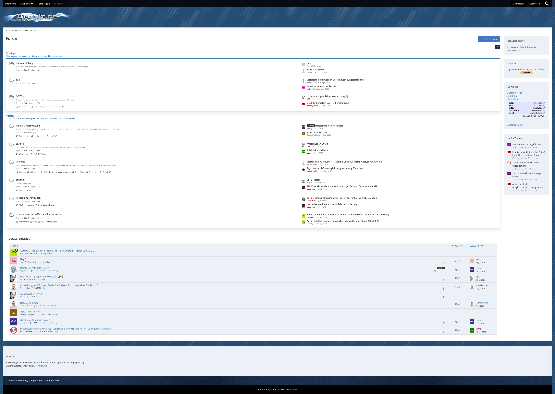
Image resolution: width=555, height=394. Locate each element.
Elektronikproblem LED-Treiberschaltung (328, 102)
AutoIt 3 (10, 115)
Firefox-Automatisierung (61, 172)
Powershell (45, 154)
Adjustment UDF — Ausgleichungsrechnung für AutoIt (335, 168)
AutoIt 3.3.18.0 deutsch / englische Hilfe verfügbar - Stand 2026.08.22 (343, 220)
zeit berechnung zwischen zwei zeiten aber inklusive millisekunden (342, 197)
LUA (35, 154)
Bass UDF (107, 172)
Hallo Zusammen (315, 69)
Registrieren (534, 3)
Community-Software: (277, 389)
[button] (497, 47)
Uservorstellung (25, 63)
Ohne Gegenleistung (46, 205)
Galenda (22, 172)
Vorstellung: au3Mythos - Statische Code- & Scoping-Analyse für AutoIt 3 (344, 161)
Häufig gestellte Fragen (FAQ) (46, 136)
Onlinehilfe (512, 99)
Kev (21, 262)
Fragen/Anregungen (49, 221)
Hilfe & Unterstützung (28, 125)
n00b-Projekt (35, 172)
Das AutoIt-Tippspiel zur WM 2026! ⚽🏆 (328, 96)
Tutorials (21, 179)
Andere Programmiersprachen (45, 107)
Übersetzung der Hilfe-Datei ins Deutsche (38, 214)
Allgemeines (24, 221)
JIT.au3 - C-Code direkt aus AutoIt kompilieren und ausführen (528, 153)
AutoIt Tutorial (514, 92)
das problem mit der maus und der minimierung (332, 204)
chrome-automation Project (35, 320)
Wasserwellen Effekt (317, 143)
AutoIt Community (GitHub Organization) (525, 164)
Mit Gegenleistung (26, 205)
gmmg (479, 267)
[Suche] (547, 3)
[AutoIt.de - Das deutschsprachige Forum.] (277, 17)
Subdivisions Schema (317, 150)
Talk (18, 79)
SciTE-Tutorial (314, 179)
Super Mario (80, 172)
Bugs (35, 221)
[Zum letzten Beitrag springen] (472, 261)
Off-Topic (21, 96)
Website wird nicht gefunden (526, 144)
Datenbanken (24, 136)
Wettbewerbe (24, 154)
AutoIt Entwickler (515, 124)
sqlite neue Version (317, 132)
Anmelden (518, 3)
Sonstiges (11, 53)
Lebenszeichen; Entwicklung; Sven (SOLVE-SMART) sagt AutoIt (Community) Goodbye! (66, 328)
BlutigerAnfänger (27, 314)
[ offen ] (441, 268)
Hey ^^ (310, 63)
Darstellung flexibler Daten (329, 125)
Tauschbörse (24, 107)
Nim (63, 107)
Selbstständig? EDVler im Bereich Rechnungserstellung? (336, 79)
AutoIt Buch (513, 95)
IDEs (46, 172)
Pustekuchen (25, 288)
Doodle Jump (94, 172)
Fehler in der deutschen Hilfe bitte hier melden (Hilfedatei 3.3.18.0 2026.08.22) (348, 214)
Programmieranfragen (28, 197)
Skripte (20, 143)
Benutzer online (516, 40)
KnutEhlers (42, 365)
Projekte (20, 161)
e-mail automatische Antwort (322, 86)
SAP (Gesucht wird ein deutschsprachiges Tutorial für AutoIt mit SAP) (342, 186)
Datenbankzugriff (26, 190)
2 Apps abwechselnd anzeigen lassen (527, 175)
